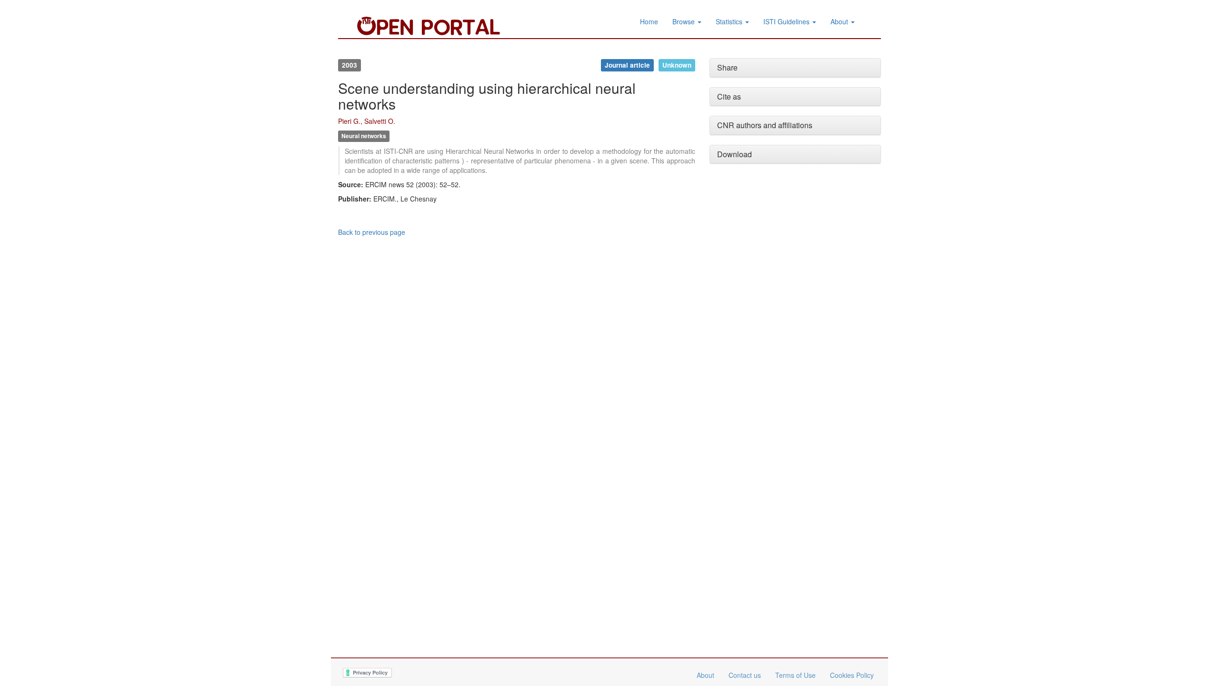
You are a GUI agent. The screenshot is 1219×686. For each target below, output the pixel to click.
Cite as (729, 96)
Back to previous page (371, 232)
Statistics (730, 21)
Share (727, 67)
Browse (684, 21)
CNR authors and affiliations (764, 125)
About (840, 21)
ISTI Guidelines (787, 21)
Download (734, 154)
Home (649, 21)
